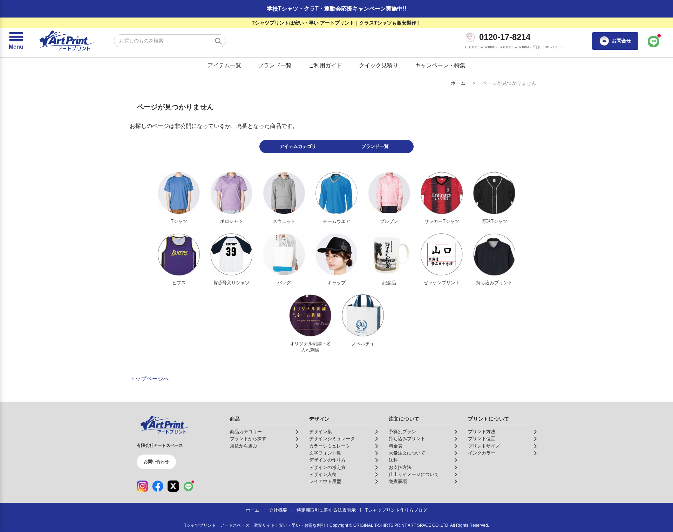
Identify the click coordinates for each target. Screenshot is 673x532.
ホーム (458, 83)
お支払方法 (400, 467)
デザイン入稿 (322, 474)
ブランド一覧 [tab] (375, 146)
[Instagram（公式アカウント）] (142, 486)
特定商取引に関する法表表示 (326, 510)
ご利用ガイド (325, 65)
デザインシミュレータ (332, 438)
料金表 (395, 446)
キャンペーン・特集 (440, 65)
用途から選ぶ (243, 446)
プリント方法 (481, 431)
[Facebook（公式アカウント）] (157, 486)
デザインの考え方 (327, 467)
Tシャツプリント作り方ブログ (396, 510)
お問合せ (621, 40)
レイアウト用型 (325, 481)
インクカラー (481, 453)
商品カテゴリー (246, 431)
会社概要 (278, 510)
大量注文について (407, 453)
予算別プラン (402, 431)
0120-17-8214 (504, 37)
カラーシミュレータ (329, 446)
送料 (393, 460)
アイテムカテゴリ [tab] (298, 146)
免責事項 (398, 481)
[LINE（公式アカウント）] (188, 486)
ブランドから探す (248, 438)
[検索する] (218, 41)
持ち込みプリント (407, 438)
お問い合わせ (156, 461)
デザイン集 (320, 431)
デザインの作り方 (327, 460)
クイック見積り (378, 65)
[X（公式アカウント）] (173, 486)
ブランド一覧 (275, 65)
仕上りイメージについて (414, 474)
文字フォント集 (325, 453)
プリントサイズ (484, 446)
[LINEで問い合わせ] (654, 41)
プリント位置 (481, 438)
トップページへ (149, 379)
